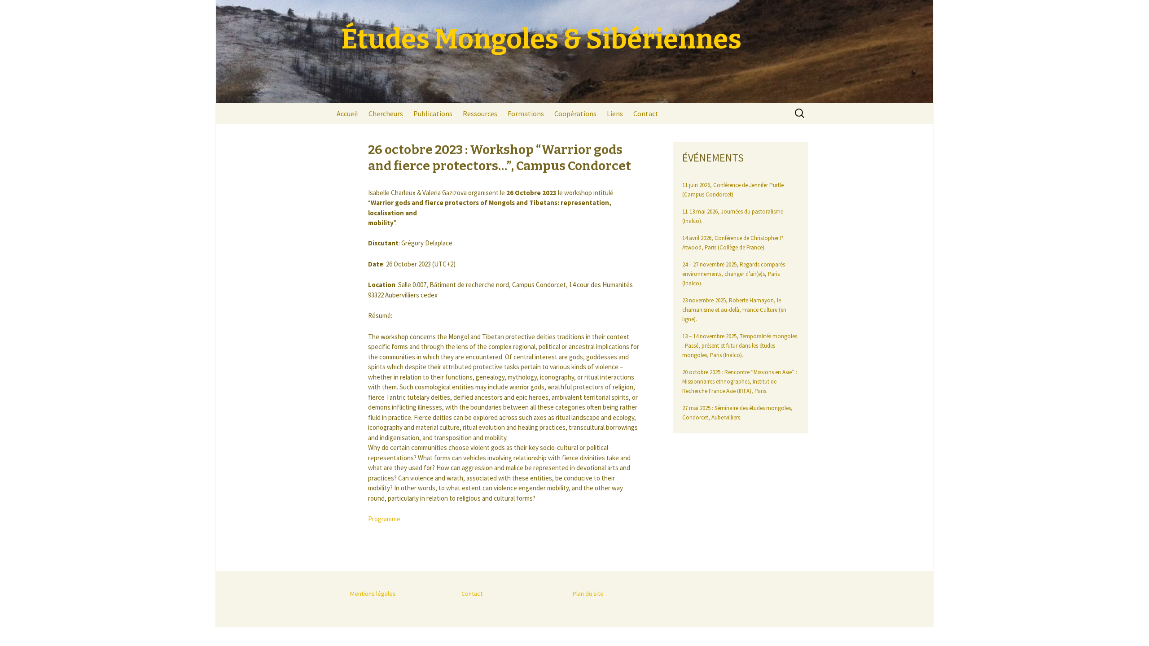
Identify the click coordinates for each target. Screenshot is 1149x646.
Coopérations (575, 113)
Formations (526, 113)
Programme (384, 519)
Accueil (347, 113)
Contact (645, 113)
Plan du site (588, 593)
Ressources (480, 113)
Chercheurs (385, 113)
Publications (432, 113)
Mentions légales (373, 593)
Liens (615, 113)
